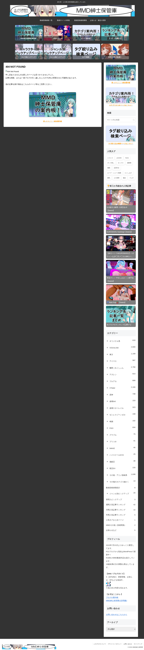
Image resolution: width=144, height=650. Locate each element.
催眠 (108, 168)
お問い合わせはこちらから (116, 615)
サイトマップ (138, 644)
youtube (119, 158)
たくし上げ (128, 173)
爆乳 (108, 178)
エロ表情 (116, 178)
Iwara (127, 158)
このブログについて (99, 644)
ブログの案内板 (112, 597)
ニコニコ (110, 158)
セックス (120, 163)
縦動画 (129, 163)
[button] (133, 120)
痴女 (124, 178)
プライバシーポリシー (115, 644)
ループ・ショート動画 (114, 173)
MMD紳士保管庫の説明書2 (116, 601)
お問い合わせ (128, 644)
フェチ (132, 178)
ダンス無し (110, 163)
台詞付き (116, 168)
